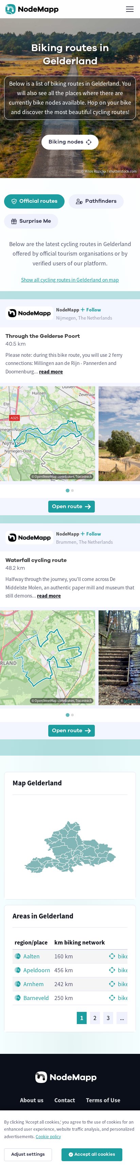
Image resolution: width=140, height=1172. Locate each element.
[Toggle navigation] (129, 9)
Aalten (31, 956)
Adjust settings (28, 1154)
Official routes (38, 201)
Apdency (130, 700)
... (122, 1018)
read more (51, 371)
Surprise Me (35, 221)
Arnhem (33, 984)
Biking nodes (66, 142)
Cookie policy (48, 1137)
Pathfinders (101, 201)
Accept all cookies (94, 1154)
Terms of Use (103, 1100)
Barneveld (35, 998)
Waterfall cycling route (36, 560)
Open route (67, 506)
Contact (64, 1100)
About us (31, 1100)
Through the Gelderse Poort (42, 336)
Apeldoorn (36, 970)
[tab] (67, 491)
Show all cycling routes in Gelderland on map (70, 280)
